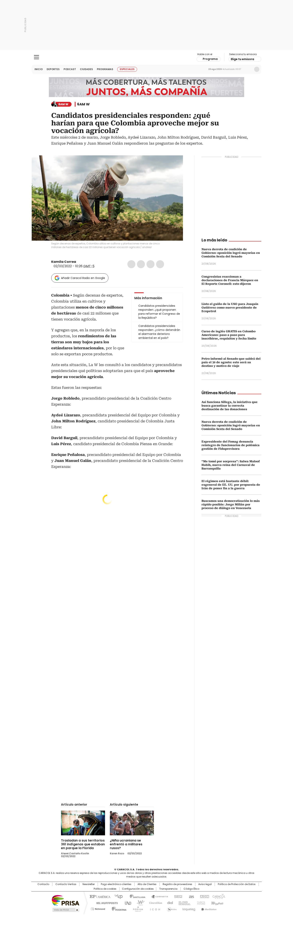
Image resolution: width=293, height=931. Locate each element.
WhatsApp (160, 264)
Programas (105, 69)
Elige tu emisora (242, 59)
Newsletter (248, 69)
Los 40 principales (117, 896)
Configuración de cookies (138, 888)
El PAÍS (99, 896)
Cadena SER (177, 896)
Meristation (208, 908)
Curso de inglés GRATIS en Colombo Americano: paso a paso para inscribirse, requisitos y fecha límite (229, 335)
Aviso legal (205, 884)
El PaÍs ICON (154, 908)
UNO (127, 902)
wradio (139, 902)
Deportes (53, 69)
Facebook (131, 264)
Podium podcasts (137, 908)
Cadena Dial (169, 902)
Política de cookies (105, 888)
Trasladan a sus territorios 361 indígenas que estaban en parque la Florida (83, 844)
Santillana (136, 896)
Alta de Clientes (147, 884)
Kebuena (217, 902)
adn (203, 896)
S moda (171, 908)
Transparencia (168, 888)
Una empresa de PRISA (65, 900)
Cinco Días (154, 902)
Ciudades (86, 69)
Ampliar (175, 163)
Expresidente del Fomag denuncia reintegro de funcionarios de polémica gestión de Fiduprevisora (231, 445)
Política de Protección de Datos (237, 884)
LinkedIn (150, 264)
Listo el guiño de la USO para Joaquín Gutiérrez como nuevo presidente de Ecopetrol (230, 307)
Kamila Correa (63, 261)
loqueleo (188, 908)
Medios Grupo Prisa (65, 909)
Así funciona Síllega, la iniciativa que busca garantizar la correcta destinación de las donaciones (230, 405)
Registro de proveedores (177, 884)
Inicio (38, 69)
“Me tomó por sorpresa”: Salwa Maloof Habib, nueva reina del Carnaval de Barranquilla (231, 465)
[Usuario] (256, 69)
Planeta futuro (200, 902)
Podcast (70, 69)
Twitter (141, 264)
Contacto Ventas (65, 884)
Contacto (43, 884)
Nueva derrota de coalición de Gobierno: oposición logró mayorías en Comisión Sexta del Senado (231, 253)
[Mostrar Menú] (36, 57)
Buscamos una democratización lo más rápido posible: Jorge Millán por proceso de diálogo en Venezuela (231, 504)
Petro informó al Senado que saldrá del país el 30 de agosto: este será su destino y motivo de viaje (231, 362)
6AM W (83, 104)
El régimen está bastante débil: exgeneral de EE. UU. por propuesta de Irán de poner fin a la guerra (231, 484)
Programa (210, 59)
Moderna (118, 908)
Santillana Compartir (158, 896)
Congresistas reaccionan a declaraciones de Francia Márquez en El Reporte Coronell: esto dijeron (230, 280)
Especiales (127, 69)
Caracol (218, 896)
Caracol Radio (146, 57)
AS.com (190, 896)
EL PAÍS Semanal (183, 902)
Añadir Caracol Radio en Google (83, 278)
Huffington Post (105, 902)
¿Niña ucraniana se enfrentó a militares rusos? (126, 844)
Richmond (97, 908)
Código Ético (191, 888)
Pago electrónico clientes (116, 884)
